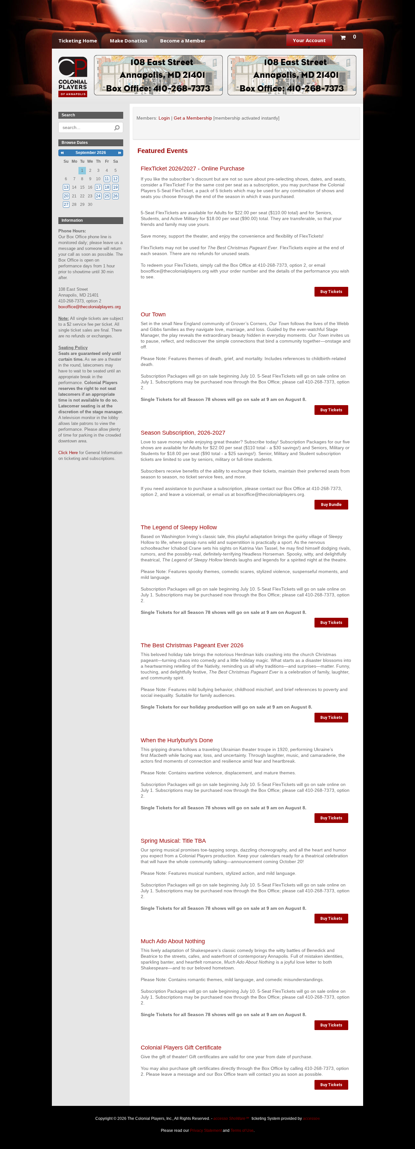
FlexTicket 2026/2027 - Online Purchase (192, 168)
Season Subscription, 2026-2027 (183, 432)
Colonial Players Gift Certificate (181, 1047)
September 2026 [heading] (91, 152)
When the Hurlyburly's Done (177, 740)
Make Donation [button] (128, 40)
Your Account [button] (309, 40)
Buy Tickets (331, 291)
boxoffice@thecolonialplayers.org (89, 307)
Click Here (68, 453)
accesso (311, 1118)
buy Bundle (331, 504)
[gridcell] (107, 179)
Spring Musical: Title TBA (173, 841)
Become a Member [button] (183, 40)
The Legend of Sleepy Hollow (179, 527)
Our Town (153, 314)
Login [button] (164, 118)
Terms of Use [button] (242, 1130)
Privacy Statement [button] (206, 1130)
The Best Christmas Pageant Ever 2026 (192, 645)
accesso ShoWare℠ (231, 1118)
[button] (348, 36)
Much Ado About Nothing (173, 941)
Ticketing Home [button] (77, 40)
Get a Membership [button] (193, 118)
